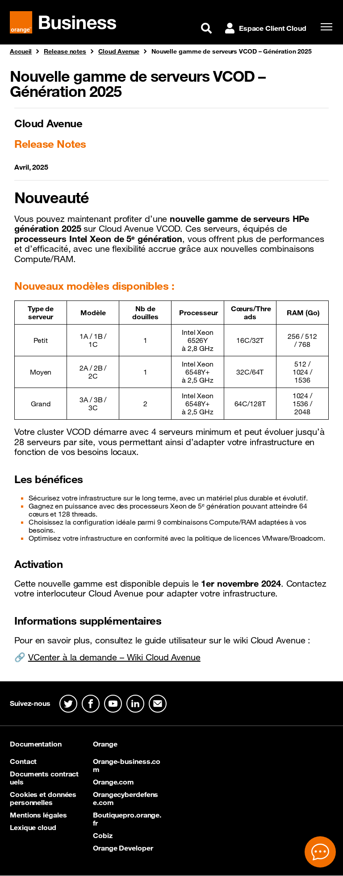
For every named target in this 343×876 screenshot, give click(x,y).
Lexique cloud (33, 827)
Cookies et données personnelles (43, 798)
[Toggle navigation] (324, 27)
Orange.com (113, 782)
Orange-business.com (126, 765)
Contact (23, 761)
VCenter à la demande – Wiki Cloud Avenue (114, 657)
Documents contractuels (44, 778)
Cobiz (103, 835)
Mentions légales (38, 815)
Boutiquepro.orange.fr (127, 819)
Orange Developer (123, 848)
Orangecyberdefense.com (125, 798)
